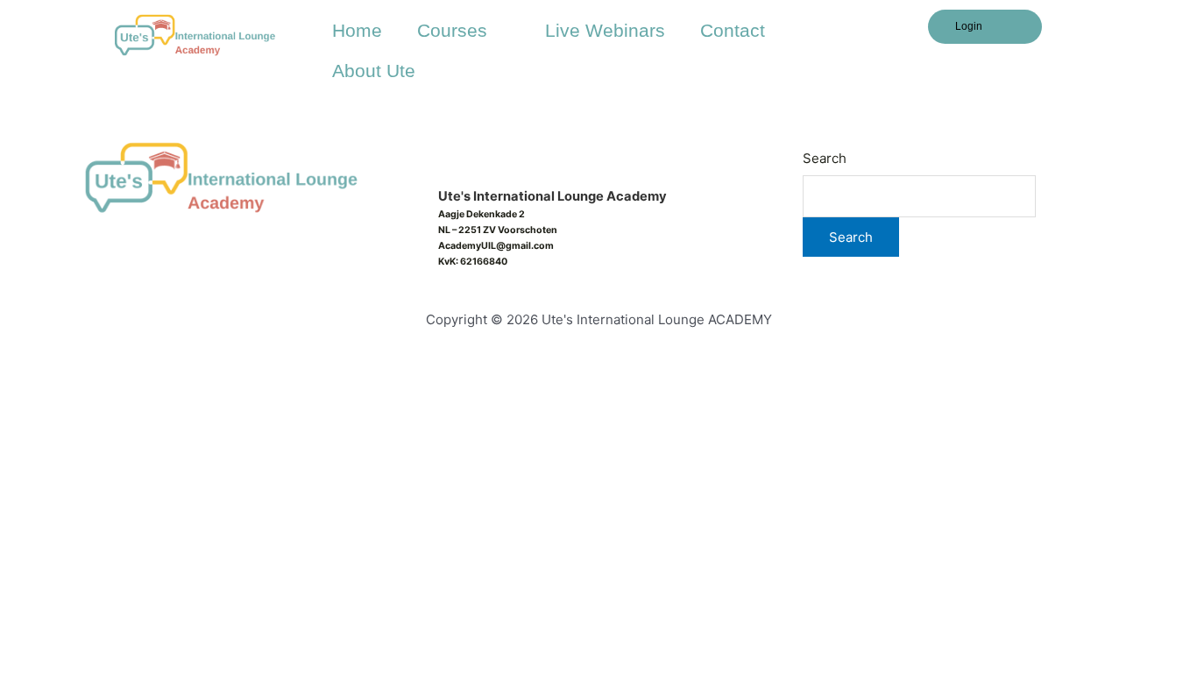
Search (824, 158)
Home (357, 30)
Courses (452, 30)
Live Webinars (605, 30)
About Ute (373, 70)
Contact (732, 30)
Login (968, 26)
